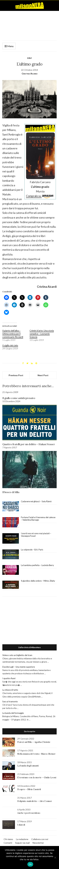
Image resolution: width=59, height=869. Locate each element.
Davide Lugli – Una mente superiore (18, 667)
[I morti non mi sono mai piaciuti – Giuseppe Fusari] (10, 538)
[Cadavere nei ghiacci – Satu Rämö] (10, 506)
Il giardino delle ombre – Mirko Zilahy (38, 581)
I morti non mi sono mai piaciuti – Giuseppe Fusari (36, 534)
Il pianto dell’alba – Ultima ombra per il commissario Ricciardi (12, 333)
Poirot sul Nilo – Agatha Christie (33, 742)
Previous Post (16, 375)
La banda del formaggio (13, 713)
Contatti (8, 842)
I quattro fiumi (8, 678)
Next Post (43, 375)
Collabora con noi (39, 839)
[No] (55, 857)
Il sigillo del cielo (10, 345)
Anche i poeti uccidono (28, 812)
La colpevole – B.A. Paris (32, 549)
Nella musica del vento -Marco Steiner (36, 753)
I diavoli (21, 824)
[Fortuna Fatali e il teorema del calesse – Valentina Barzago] (10, 522)
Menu (10, 46)
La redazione (22, 839)
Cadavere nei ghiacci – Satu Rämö (36, 501)
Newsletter (38, 842)
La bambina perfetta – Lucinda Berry (37, 565)
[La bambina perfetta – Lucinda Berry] (10, 570)
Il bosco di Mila (10, 492)
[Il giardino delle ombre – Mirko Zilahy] (10, 585)
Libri (29, 58)
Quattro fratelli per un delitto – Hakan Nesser (28, 444)
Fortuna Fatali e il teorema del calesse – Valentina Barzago (38, 518)
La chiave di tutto (10, 690)
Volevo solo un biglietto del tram (17, 655)
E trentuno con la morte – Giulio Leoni (36, 777)
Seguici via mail (22, 842)
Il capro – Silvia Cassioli (29, 789)
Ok (30, 864)
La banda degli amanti (28, 765)
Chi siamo (8, 839)
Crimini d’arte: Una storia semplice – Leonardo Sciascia (42, 333)
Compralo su (34, 196)
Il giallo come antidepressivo (18, 398)
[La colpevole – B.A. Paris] (10, 554)
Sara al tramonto (10, 701)
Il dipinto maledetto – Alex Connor (34, 801)
